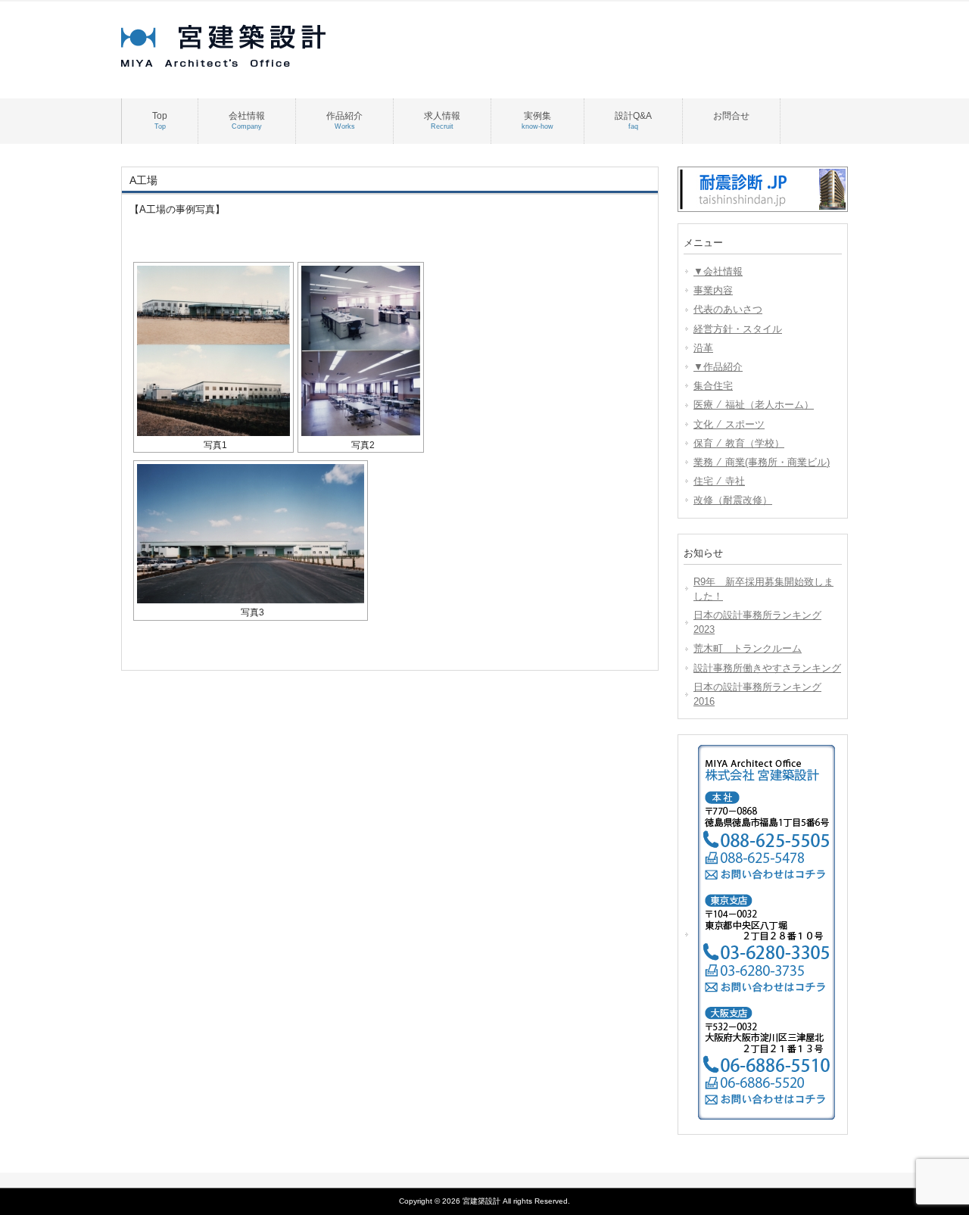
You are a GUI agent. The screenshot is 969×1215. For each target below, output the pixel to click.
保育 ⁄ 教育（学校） (738, 443)
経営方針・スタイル (737, 329)
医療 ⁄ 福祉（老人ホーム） (753, 404)
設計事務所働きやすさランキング (767, 668)
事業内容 (713, 290)
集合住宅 (713, 385)
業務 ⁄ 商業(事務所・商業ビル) (761, 462)
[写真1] (213, 351)
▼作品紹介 (718, 366)
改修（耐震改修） (732, 500)
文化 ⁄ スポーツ (729, 424)
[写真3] (250, 533)
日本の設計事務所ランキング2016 (757, 694)
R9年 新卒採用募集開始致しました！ (763, 589)
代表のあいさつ (727, 309)
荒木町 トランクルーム (747, 648)
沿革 (703, 348)
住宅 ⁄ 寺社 (719, 481)
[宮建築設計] (242, 63)
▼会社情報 (718, 271)
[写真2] (360, 351)
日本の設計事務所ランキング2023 (757, 622)
